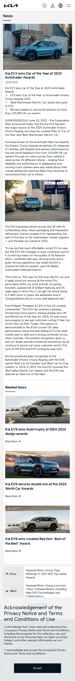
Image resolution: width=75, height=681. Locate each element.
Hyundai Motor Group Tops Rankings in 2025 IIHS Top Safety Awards (46, 574)
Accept (37, 668)
